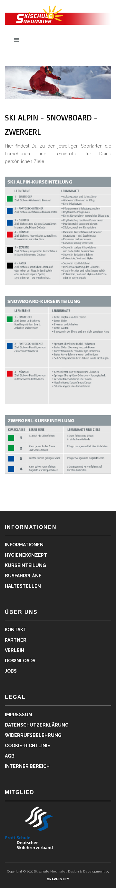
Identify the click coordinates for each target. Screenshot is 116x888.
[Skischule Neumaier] (58, 14)
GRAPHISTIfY (58, 879)
